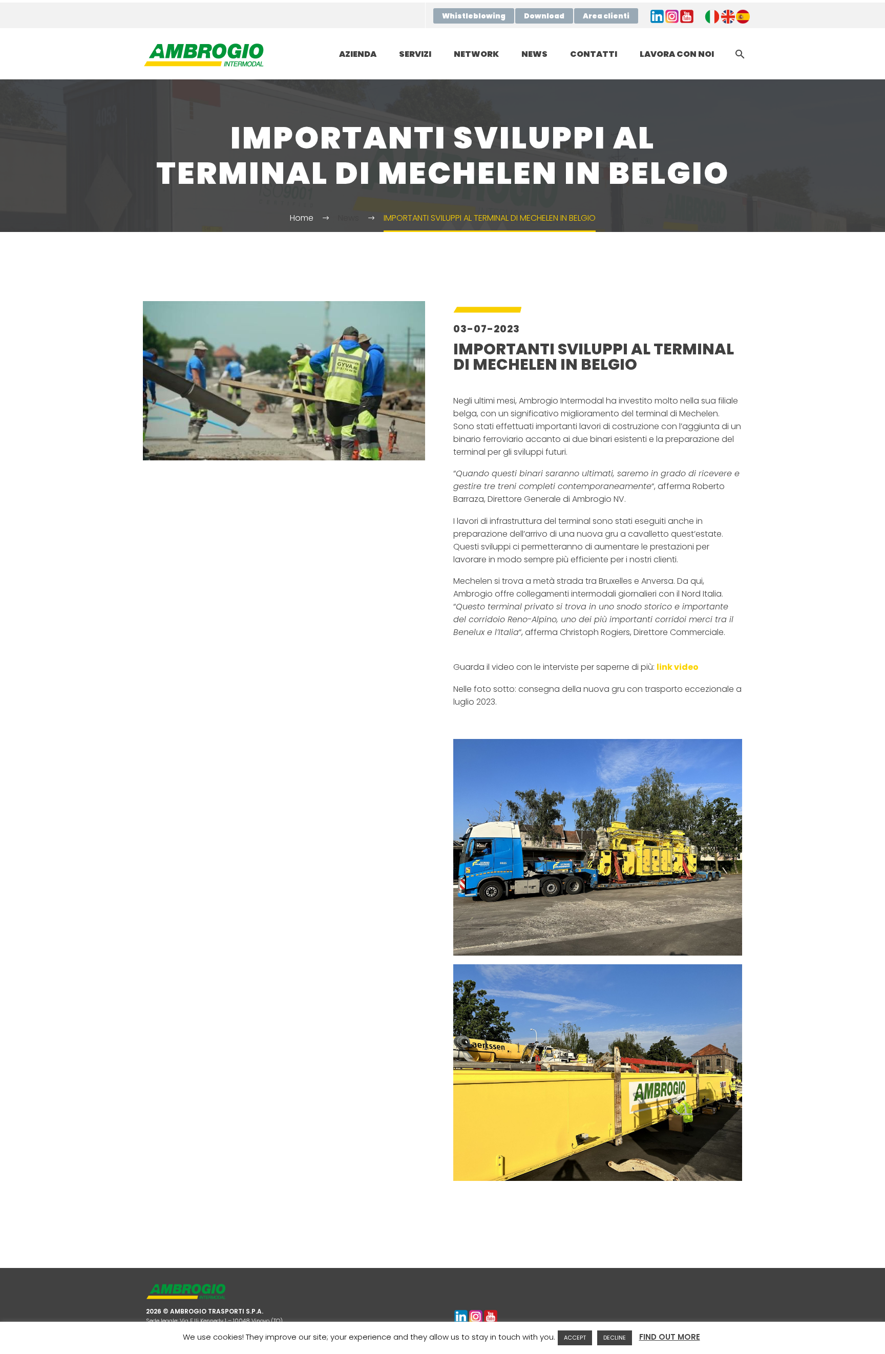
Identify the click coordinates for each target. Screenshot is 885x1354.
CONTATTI (593, 54)
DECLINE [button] (614, 1338)
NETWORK (476, 54)
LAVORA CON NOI (677, 54)
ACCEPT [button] (575, 1338)
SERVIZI (415, 54)
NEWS (534, 54)
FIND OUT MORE (669, 1336)
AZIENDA (357, 54)
